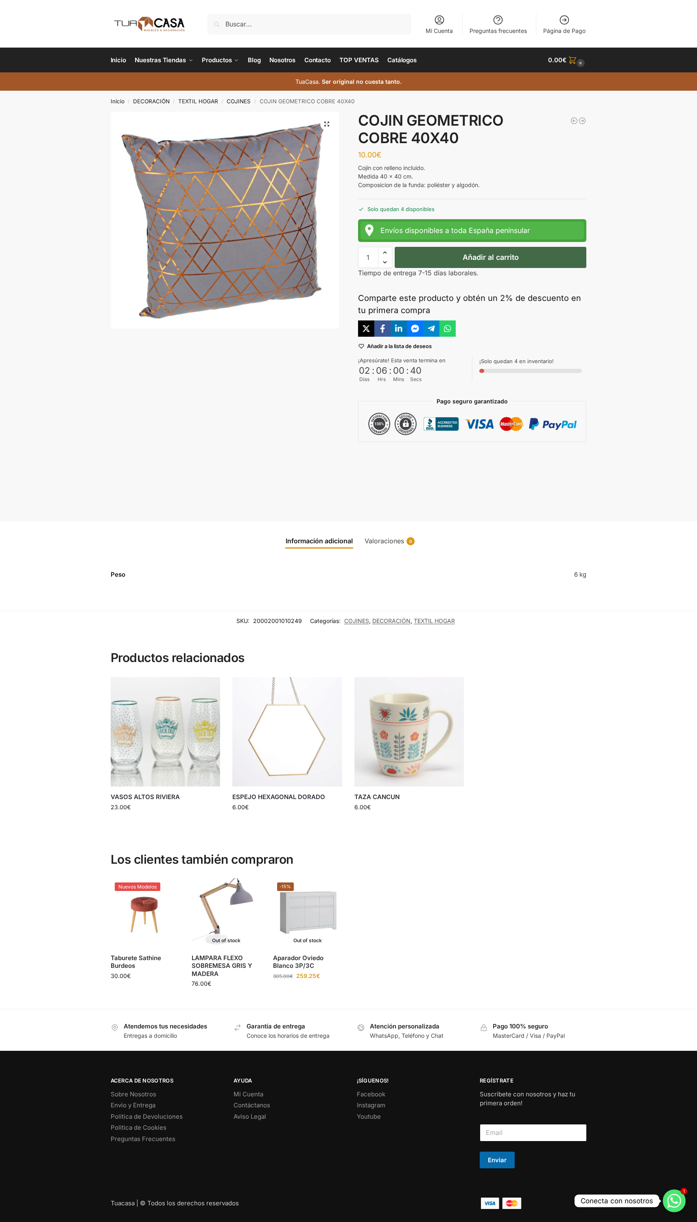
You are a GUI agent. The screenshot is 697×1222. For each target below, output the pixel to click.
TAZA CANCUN (377, 797)
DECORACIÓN (151, 101)
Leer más (226, 1000)
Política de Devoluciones (147, 1116)
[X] (366, 328)
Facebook (371, 1094)
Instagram (371, 1105)
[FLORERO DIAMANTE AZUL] (582, 121)
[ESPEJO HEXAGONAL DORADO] (287, 732)
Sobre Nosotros (133, 1094)
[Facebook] (382, 328)
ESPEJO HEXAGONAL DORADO (278, 797)
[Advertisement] (472, 475)
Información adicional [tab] (319, 541)
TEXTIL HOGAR (198, 101)
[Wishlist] (208, 689)
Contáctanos (252, 1105)
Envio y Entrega (133, 1105)
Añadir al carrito (491, 257)
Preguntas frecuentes (498, 30)
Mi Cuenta (439, 30)
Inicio (118, 101)
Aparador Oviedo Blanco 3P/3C (298, 962)
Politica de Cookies (138, 1127)
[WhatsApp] (447, 328)
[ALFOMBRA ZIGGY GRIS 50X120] (574, 121)
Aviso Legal (250, 1116)
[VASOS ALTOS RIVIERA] (166, 732)
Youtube (369, 1116)
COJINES (239, 101)
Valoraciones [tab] (388, 541)
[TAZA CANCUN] (409, 732)
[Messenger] (415, 328)
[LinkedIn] (399, 328)
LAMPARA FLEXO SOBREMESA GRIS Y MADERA (222, 966)
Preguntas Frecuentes (143, 1139)
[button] (567, 60)
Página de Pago (564, 30)
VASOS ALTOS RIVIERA (145, 797)
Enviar (497, 1160)
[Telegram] (431, 328)
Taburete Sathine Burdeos (136, 962)
